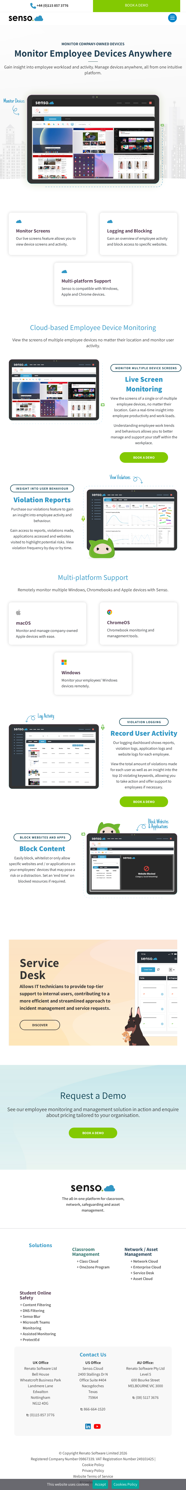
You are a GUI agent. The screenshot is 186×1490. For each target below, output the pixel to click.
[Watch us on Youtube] (97, 1426)
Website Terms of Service (93, 1476)
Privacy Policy (93, 1470)
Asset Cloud (143, 1278)
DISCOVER (39, 1025)
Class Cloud (88, 1261)
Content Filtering (37, 1304)
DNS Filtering (33, 1310)
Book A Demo (136, 5)
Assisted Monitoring (39, 1333)
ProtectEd (31, 1339)
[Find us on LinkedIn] (88, 1426)
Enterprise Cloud (147, 1267)
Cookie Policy (93, 1464)
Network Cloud (145, 1261)
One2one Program (94, 1267)
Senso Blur (31, 1316)
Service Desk (143, 1272)
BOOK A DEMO (144, 457)
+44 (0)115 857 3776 (52, 5)
